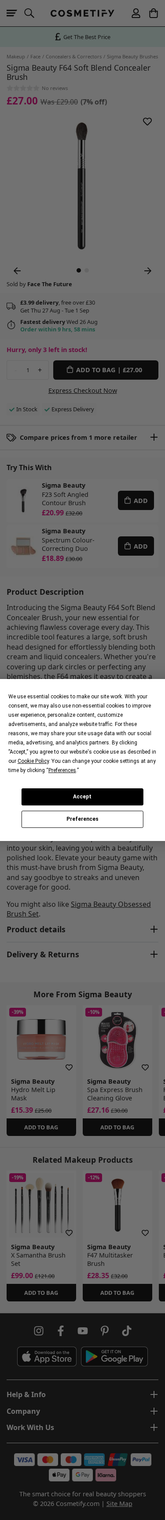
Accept (82, 797)
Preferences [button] (62, 770)
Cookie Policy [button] (33, 761)
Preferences (82, 819)
